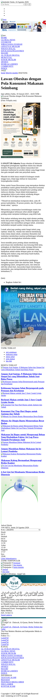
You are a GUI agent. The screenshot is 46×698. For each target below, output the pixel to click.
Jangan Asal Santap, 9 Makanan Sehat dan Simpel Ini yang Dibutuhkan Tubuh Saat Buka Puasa (21, 376)
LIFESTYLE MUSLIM (10, 46)
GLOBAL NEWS (8, 40)
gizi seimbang (11, 352)
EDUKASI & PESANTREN (12, 51)
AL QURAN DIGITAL (10, 55)
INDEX (4, 68)
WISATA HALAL (8, 49)
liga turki (5, 572)
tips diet (9, 361)
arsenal (5, 569)
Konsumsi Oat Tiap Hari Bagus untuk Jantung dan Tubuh (19, 412)
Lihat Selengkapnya (8, 558)
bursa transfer (18, 567)
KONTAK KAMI (8, 686)
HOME (4, 38)
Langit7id (4, 638)
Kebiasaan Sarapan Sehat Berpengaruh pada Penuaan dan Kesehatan (22, 389)
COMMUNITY (7, 66)
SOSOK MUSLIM (8, 60)
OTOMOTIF (6, 42)
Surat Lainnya (6, 615)
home (3, 73)
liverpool (16, 563)
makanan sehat (11, 354)
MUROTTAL (6, 57)
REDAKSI (5, 680)
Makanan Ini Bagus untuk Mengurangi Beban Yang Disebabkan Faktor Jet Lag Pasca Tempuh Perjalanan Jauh (23, 437)
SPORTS (4, 62)
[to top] (4, 620)
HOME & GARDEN (9, 64)
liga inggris (17, 565)
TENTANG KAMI (8, 677)
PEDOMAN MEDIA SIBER (12, 682)
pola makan (10, 359)
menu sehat (10, 357)
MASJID (4, 53)
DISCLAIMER (7, 684)
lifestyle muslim (12, 73)
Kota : (3, 530)
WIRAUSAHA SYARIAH (11, 44)
